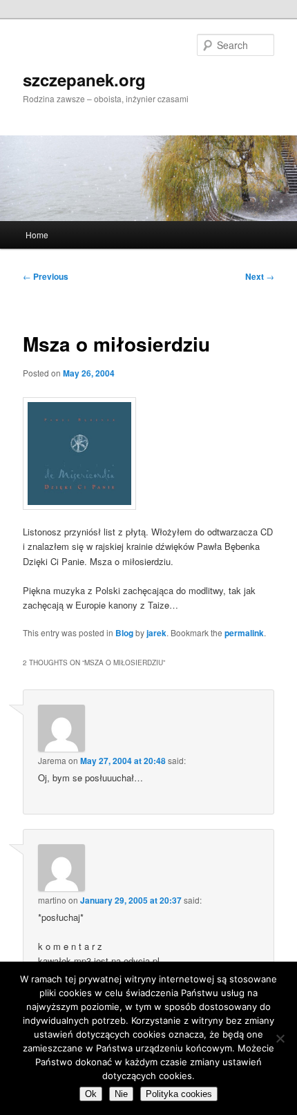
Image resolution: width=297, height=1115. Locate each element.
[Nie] (280, 1038)
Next (259, 276)
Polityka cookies (179, 1094)
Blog (124, 633)
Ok (91, 1094)
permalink (244, 633)
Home (37, 234)
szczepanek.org (84, 79)
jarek (156, 633)
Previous (45, 276)
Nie (121, 1094)
